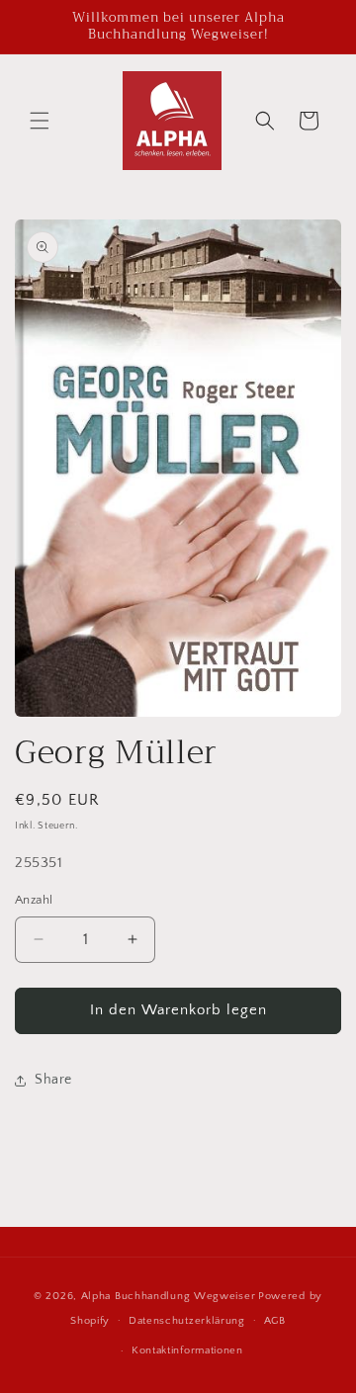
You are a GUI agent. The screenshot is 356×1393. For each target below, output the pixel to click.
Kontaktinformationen (187, 1350)
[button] (39, 120)
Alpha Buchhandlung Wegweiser (168, 1296)
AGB (275, 1321)
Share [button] (53, 1080)
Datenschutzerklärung (187, 1321)
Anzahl (33, 900)
